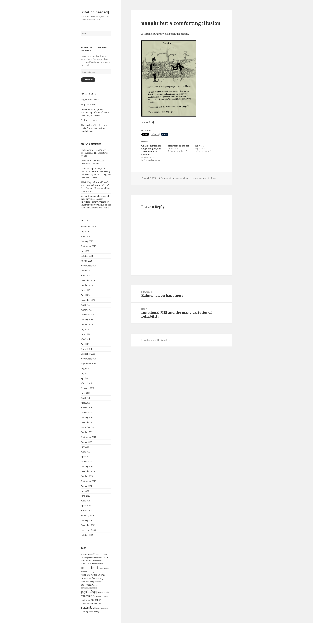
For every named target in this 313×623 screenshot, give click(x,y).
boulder (104, 554)
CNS (83, 557)
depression (105, 561)
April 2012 (85, 402)
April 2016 (85, 295)
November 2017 (88, 265)
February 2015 (87, 314)
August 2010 (86, 486)
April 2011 (85, 456)
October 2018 (87, 256)
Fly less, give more (89, 120)
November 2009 (88, 530)
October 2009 (87, 535)
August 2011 (86, 442)
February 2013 (87, 388)
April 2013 (85, 378)
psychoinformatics (89, 588)
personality (87, 584)
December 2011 (88, 422)
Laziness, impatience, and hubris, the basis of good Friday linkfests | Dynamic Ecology (95, 171)
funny (214, 178)
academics (86, 554)
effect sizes (86, 563)
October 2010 (87, 476)
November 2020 (88, 226)
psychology (89, 591)
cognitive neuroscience (93, 558)
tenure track (100, 608)
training (85, 611)
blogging (96, 554)
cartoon (198, 178)
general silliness (182, 178)
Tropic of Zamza (88, 104)
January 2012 (87, 417)
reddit (149, 122)
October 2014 (87, 324)
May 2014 (85, 339)
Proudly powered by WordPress (156, 340)
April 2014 (85, 344)
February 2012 (87, 412)
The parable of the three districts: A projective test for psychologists (94, 128)
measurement (99, 572)
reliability (105, 596)
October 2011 (87, 432)
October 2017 (87, 270)
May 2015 (85, 305)
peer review (97, 582)
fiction (85, 568)
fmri (94, 567)
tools (106, 608)
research (96, 599)
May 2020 (85, 236)
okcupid (101, 579)
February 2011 (87, 461)
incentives (84, 572)
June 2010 (85, 495)
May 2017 (85, 275)
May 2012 (85, 398)
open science (87, 581)
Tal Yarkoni (166, 178)
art (92, 554)
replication (85, 600)
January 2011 (87, 466)
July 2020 (85, 231)
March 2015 (86, 309)
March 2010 (86, 510)
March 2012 (86, 407)
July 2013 (85, 373)
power (95, 585)
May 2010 (85, 500)
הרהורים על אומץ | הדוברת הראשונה (95, 150)
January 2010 (87, 520)
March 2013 (86, 383)
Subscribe (88, 80)
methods (85, 574)
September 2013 (88, 363)
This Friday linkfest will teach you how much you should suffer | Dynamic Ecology (95, 185)
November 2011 (88, 427)
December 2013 (88, 354)
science (97, 603)
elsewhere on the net (178, 145)
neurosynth (87, 578)
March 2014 (86, 349)
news (96, 578)
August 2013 (86, 368)
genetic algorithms (104, 568)
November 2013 (88, 358)
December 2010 (88, 471)
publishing (87, 596)
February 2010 (87, 515)
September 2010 (88, 481)
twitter (91, 612)
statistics (88, 607)
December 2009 (88, 525)
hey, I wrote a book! (90, 99)
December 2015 (88, 300)
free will (206, 178)
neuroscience (98, 574)
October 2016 (87, 285)
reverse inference (87, 603)
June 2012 (85, 393)
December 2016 (88, 280)
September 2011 (88, 437)
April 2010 (85, 505)
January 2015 (87, 319)
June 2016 (85, 290)
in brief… (199, 145)
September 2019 (88, 246)
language (91, 572)
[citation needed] (95, 12)
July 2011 (85, 447)
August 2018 (86, 260)
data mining (86, 560)
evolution (99, 564)
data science (97, 561)
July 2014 (85, 329)
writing (96, 612)
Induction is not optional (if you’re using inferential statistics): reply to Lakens (95, 112)
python (97, 596)
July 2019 (85, 251)
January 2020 (87, 241)
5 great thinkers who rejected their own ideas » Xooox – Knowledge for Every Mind (95, 199)
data (105, 557)
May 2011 (85, 451)
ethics (93, 564)
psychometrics (103, 592)
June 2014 (85, 334)
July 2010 (85, 491)
